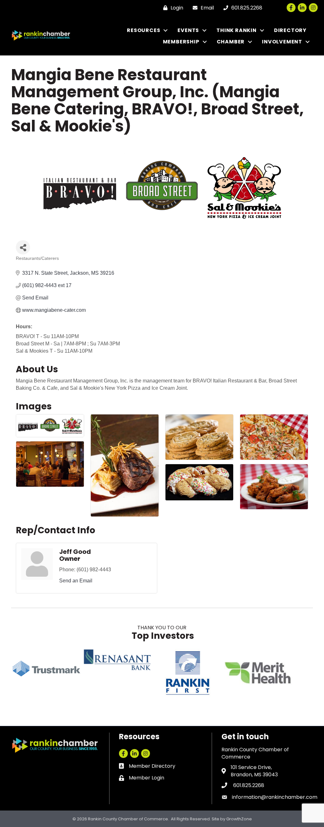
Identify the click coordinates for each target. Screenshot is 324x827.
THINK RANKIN (236, 30)
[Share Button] (23, 247)
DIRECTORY (290, 30)
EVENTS (188, 30)
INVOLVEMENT (282, 41)
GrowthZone (239, 819)
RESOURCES (143, 30)
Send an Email (75, 580)
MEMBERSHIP (181, 41)
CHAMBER (231, 41)
